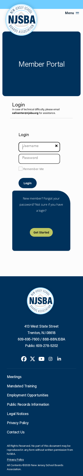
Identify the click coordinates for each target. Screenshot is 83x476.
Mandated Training (21, 386)
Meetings (14, 376)
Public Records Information (28, 404)
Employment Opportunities (27, 395)
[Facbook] (24, 358)
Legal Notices (17, 413)
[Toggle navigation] (77, 13)
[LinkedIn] (59, 358)
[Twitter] (32, 358)
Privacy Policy (17, 422)
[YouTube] (41, 358)
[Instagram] (50, 358)
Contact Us (15, 432)
